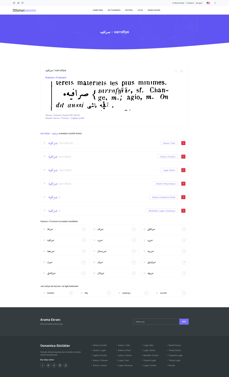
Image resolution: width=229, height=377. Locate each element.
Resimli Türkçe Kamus (165, 184)
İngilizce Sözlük (100, 355)
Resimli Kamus (174, 345)
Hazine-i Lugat (99, 350)
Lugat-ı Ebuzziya (125, 365)
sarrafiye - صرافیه (49, 133)
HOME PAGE (98, 10)
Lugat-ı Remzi (169, 170)
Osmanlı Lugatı (149, 360)
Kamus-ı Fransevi (55, 77)
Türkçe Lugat (174, 360)
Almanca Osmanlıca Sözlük (163, 197)
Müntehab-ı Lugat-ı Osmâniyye (162, 211)
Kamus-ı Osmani (100, 365)
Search (191, 3)
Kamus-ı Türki (169, 143)
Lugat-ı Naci (148, 345)
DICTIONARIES (114, 10)
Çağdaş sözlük (77, 118)
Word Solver (179, 3)
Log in (199, 3)
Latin (140, 10)
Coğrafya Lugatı (175, 355)
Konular (171, 365)
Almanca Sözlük (100, 345)
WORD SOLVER (154, 10)
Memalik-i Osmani (150, 355)
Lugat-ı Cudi (123, 360)
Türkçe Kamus (174, 350)
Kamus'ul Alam (124, 350)
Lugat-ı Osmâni (149, 365)
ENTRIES (129, 10)
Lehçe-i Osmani (125, 355)
